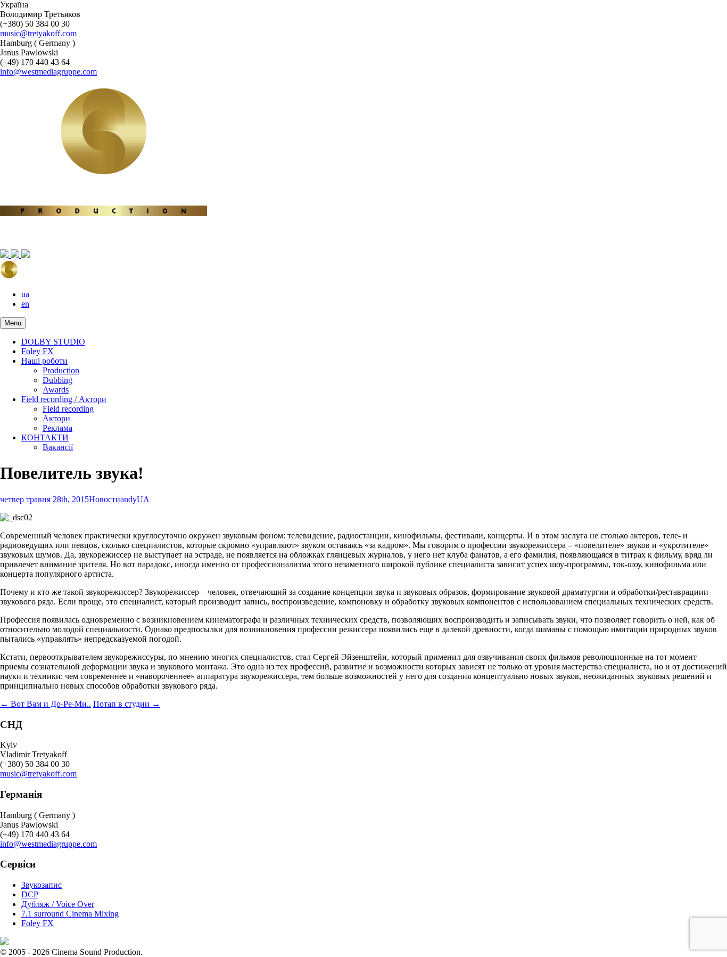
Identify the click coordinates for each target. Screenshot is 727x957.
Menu (12, 323)
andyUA (135, 499)
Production (61, 370)
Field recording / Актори (63, 399)
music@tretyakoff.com (38, 33)
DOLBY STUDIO (53, 341)
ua (25, 294)
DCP (29, 894)
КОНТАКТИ (45, 437)
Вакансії (58, 447)
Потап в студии (126, 703)
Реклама (57, 427)
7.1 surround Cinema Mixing (70, 913)
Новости (104, 499)
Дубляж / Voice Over (57, 904)
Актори (56, 418)
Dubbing (57, 380)
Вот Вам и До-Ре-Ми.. (45, 703)
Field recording (68, 408)
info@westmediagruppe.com (48, 71)
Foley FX (37, 351)
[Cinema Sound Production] (363, 250)
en (25, 303)
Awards (56, 389)
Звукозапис (41, 884)
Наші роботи (44, 360)
